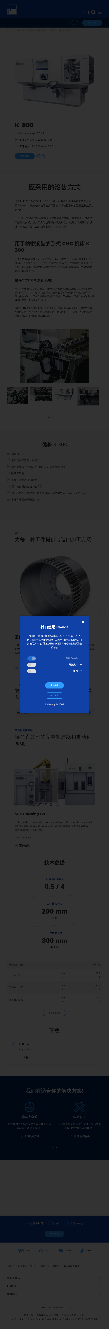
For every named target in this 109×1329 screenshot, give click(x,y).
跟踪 (75, 671)
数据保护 (49, 704)
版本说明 (60, 704)
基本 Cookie (72, 658)
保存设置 (54, 695)
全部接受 (54, 685)
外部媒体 (73, 664)
